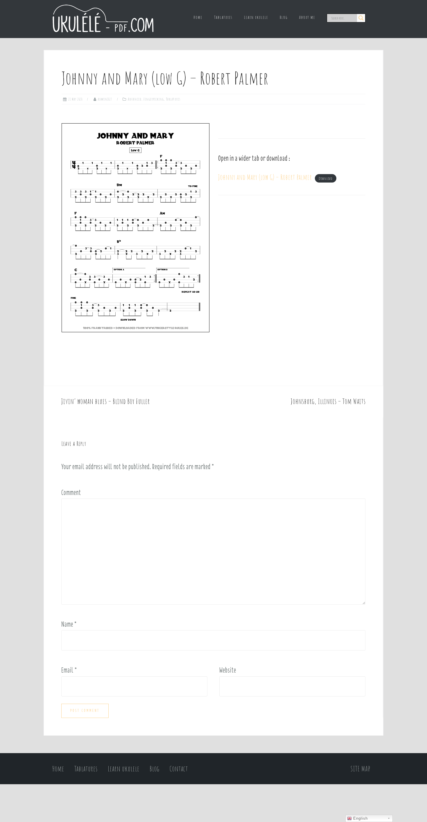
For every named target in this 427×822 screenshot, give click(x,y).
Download (326, 178)
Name (69, 624)
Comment (71, 492)
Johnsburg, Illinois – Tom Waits (328, 401)
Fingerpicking (153, 99)
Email (69, 670)
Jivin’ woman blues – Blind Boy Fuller (105, 401)
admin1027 (105, 99)
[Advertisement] (291, 255)
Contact (179, 768)
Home (197, 17)
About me (307, 17)
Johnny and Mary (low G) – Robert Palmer (265, 177)
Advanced (134, 99)
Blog (284, 17)
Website (227, 670)
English (360, 818)
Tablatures (223, 17)
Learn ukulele (256, 17)
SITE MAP (360, 768)
